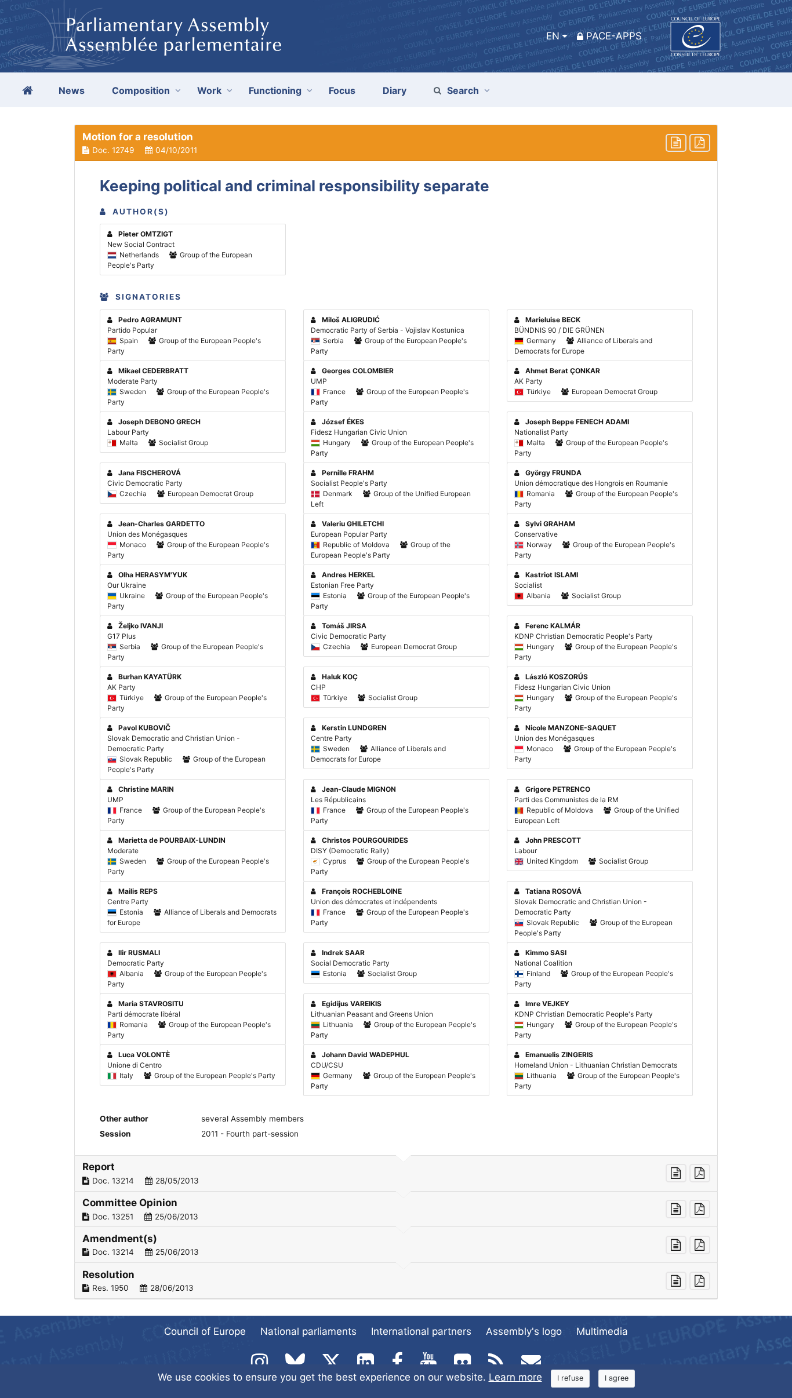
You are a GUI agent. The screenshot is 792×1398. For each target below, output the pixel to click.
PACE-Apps (614, 36)
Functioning (275, 90)
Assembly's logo (524, 1331)
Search (463, 90)
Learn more (515, 1377)
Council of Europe (205, 1331)
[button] (396, 143)
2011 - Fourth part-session (250, 1133)
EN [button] (553, 36)
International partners (421, 1331)
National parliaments (308, 1331)
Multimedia (602, 1331)
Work (209, 90)
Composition (141, 90)
